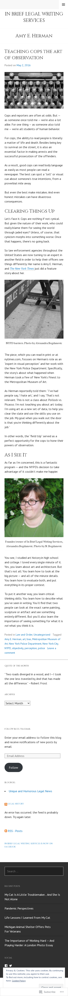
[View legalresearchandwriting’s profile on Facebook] (6, 965)
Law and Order (24, 634)
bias (29, 639)
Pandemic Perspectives (19, 908)
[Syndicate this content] (6, 803)
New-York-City (50, 643)
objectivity (17, 648)
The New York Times (22, 268)
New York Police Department (25, 643)
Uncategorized (42, 634)
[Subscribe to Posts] (6, 831)
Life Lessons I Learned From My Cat (27, 917)
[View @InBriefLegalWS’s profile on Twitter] (10, 965)
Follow (13, 767)
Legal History (16, 803)
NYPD (8, 648)
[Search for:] (34, 871)
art (24, 639)
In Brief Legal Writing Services (34, 17)
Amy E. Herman (13, 639)
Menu (63, 4)
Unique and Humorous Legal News (30, 791)
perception (31, 648)
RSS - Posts (15, 831)
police (41, 648)
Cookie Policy (19, 980)
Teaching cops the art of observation (33, 54)
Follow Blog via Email (18, 729)
